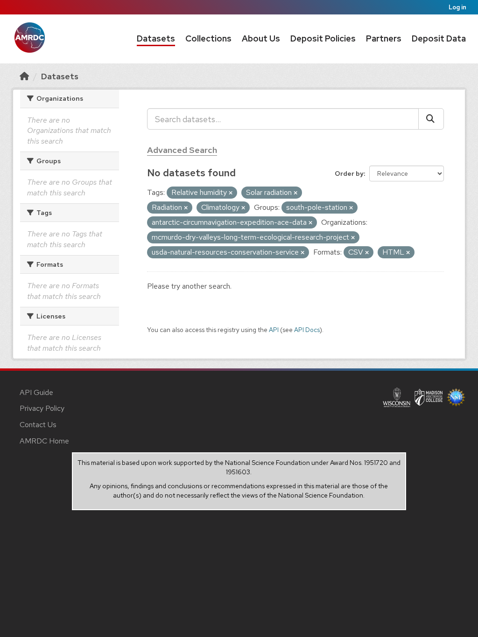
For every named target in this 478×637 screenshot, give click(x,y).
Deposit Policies (323, 38)
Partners (383, 38)
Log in (457, 7)
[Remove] (230, 193)
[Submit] (431, 119)
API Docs (307, 329)
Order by (349, 173)
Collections (208, 38)
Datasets (156, 38)
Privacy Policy (42, 408)
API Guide (36, 392)
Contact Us (38, 424)
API (274, 329)
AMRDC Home (44, 441)
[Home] (24, 76)
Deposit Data (439, 38)
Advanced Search (182, 150)
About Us (261, 38)
